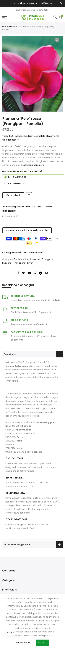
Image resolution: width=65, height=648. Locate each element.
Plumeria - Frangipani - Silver (17, 262)
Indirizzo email (10, 216)
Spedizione (29, 136)
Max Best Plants (9, 26)
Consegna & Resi (11, 252)
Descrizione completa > (33, 164)
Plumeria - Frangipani (41, 259)
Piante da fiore (21, 259)
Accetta (42, 642)
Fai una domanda (33, 252)
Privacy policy (24, 642)
